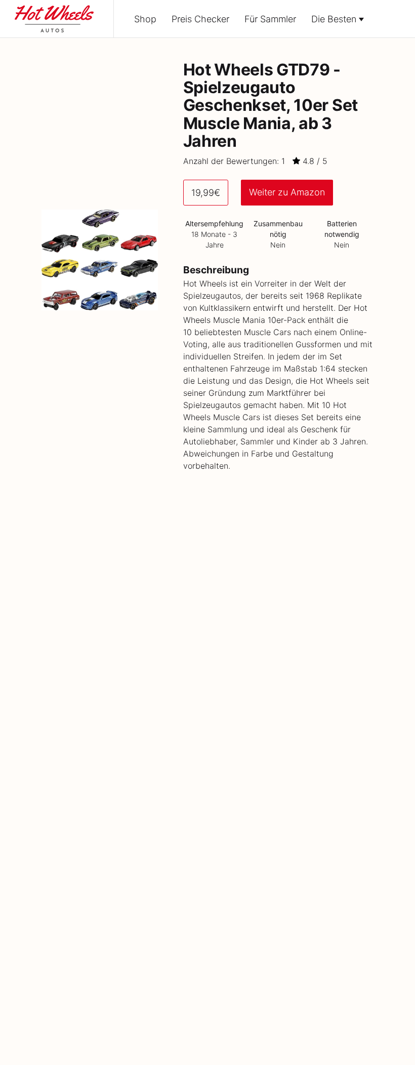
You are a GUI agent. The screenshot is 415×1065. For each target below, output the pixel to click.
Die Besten (333, 19)
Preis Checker (200, 19)
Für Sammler (270, 19)
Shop (145, 19)
